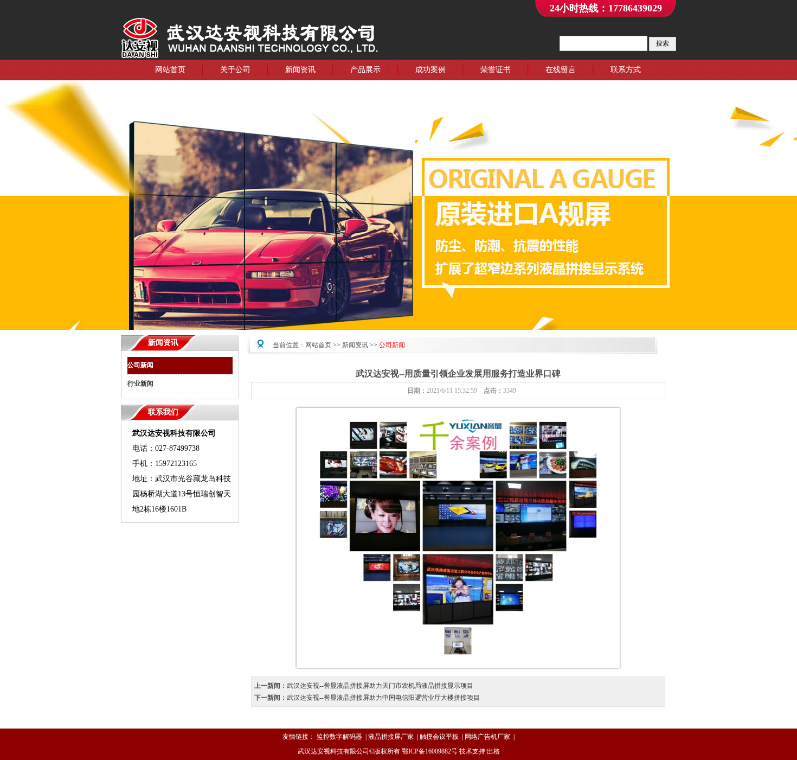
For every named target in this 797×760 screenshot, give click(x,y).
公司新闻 (140, 365)
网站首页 (170, 70)
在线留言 (560, 70)
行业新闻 (140, 383)
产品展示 (365, 70)
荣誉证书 (495, 70)
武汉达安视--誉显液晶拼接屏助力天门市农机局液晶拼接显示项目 (380, 685)
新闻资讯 (300, 70)
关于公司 (235, 70)
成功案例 (430, 70)
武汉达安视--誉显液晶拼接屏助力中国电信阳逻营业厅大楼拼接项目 (383, 697)
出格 (493, 751)
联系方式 (625, 70)
